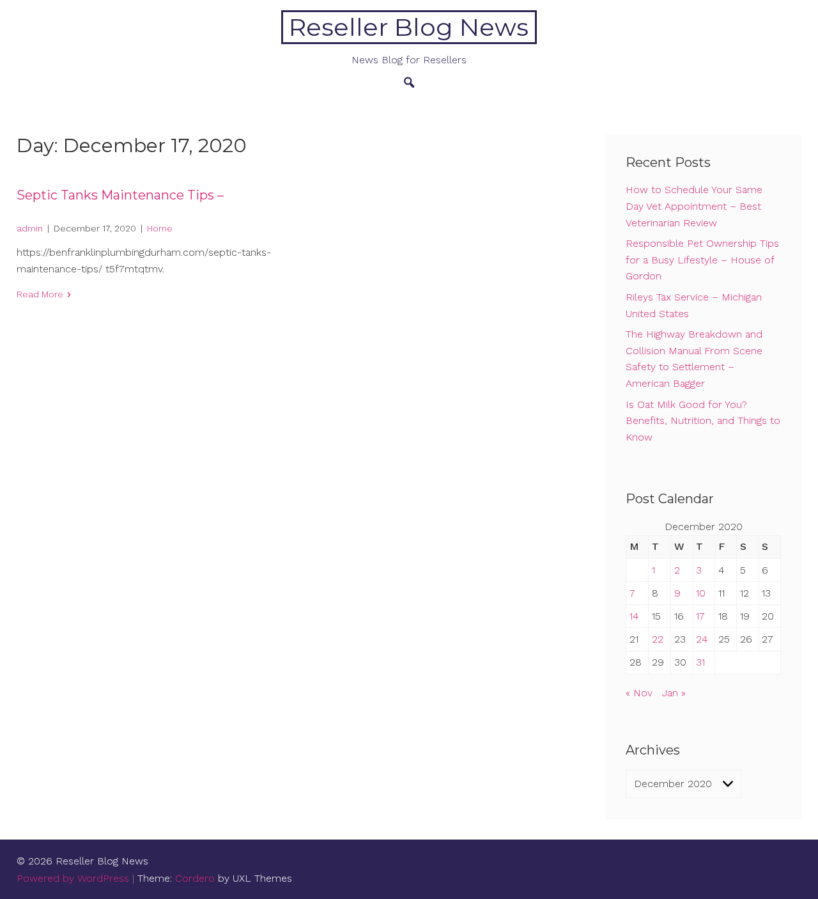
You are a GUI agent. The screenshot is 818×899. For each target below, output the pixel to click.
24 (702, 639)
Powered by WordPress (73, 878)
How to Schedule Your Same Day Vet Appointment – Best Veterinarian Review (694, 206)
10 (701, 593)
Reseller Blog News (409, 27)
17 (700, 616)
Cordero (195, 878)
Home (160, 228)
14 (634, 616)
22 (657, 639)
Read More (40, 294)
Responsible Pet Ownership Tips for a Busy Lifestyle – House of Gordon (702, 259)
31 (700, 662)
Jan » (674, 693)
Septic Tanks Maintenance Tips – (120, 195)
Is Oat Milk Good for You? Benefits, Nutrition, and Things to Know (703, 420)
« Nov (639, 693)
